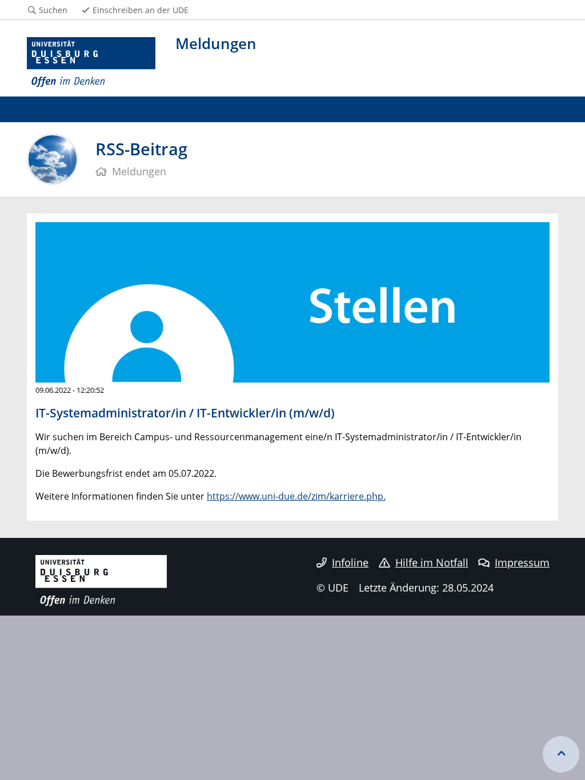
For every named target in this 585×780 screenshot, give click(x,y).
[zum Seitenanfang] (561, 754)
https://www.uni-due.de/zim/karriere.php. (296, 496)
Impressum (522, 562)
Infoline (350, 562)
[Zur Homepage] (91, 62)
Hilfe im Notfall (431, 562)
